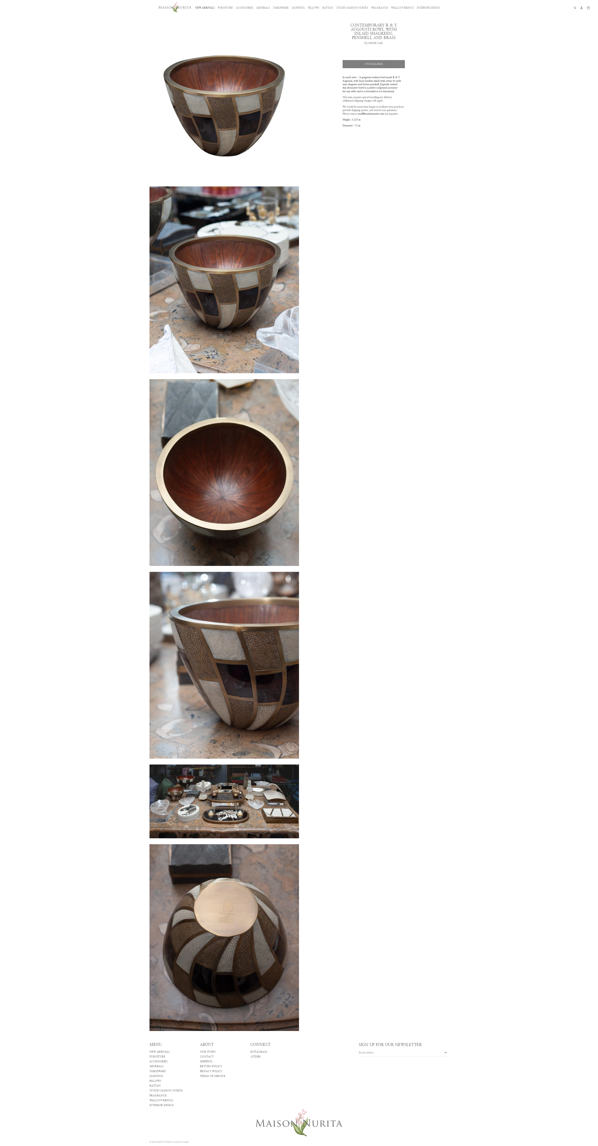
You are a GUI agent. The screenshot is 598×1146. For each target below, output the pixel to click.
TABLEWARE (158, 1071)
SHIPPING (206, 1061)
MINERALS (157, 1066)
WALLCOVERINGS (161, 1100)
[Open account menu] (581, 7)
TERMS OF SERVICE (212, 1076)
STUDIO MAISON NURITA (166, 1090)
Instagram (258, 1052)
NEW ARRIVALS (160, 1052)
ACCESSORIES (159, 1061)
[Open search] (575, 7)
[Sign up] (445, 1053)
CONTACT (207, 1056)
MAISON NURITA (164, 1142)
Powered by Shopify (181, 1142)
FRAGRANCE (158, 1095)
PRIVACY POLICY (211, 1071)
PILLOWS (155, 1081)
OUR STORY (208, 1052)
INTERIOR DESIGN (162, 1105)
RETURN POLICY (211, 1066)
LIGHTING (156, 1076)
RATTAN (155, 1086)
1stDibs (255, 1056)
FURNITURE (157, 1056)
